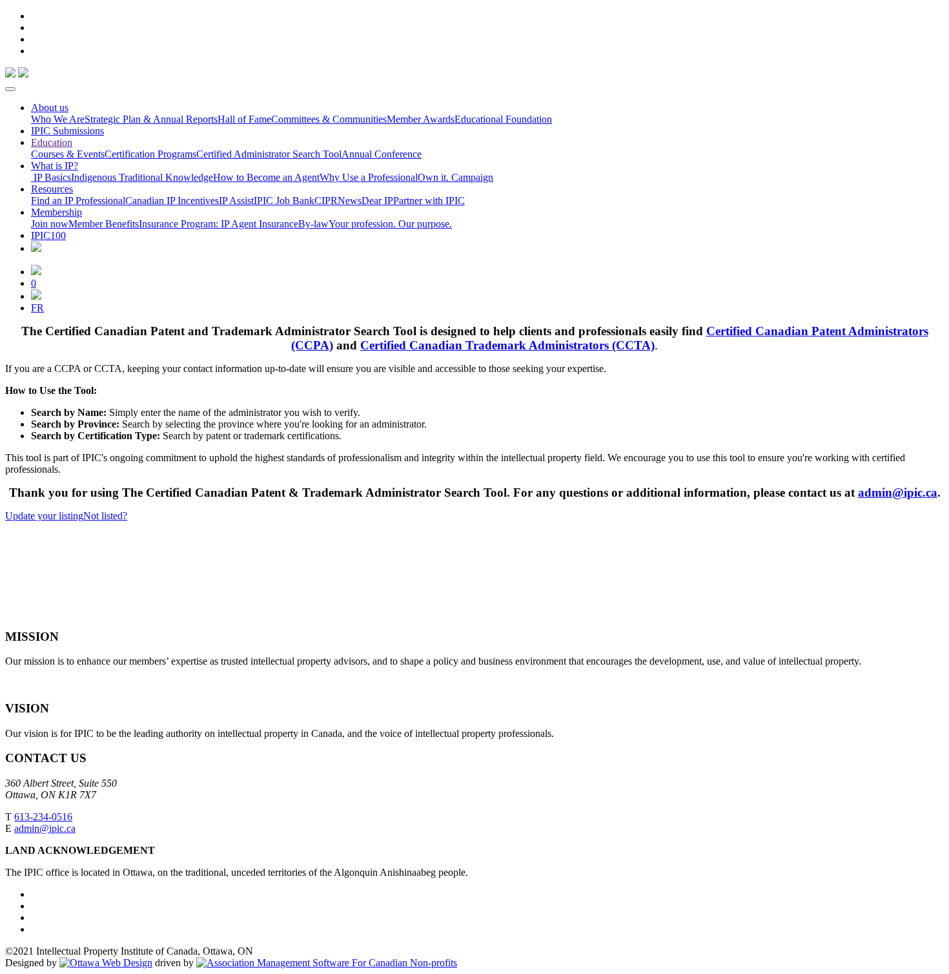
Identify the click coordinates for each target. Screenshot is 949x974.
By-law (313, 223)
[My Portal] (36, 271)
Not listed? (105, 515)
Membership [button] (56, 212)
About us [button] (49, 107)
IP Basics (51, 177)
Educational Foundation (503, 119)
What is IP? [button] (54, 165)
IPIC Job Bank (284, 200)
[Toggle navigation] (10, 89)
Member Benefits (103, 223)
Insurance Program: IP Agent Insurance (218, 223)
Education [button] (51, 142)
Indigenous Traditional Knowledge (142, 177)
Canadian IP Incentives (172, 200)
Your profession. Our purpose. (390, 223)
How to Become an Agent (266, 177)
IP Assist (236, 200)
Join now (49, 223)
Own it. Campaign (455, 177)
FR (37, 307)
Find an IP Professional (78, 200)
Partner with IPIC (429, 200)
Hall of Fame (244, 119)
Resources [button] (52, 188)
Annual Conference (382, 154)
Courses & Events (68, 154)
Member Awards (420, 119)
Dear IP (377, 200)
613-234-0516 (43, 816)
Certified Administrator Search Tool (269, 154)
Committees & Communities (329, 119)
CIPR (326, 200)
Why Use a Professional (369, 177)
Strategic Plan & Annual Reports (151, 119)
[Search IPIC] (36, 296)
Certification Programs (150, 154)
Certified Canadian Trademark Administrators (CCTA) (507, 345)
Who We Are (58, 119)
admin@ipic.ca (897, 492)
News (350, 200)
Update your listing (44, 515)
